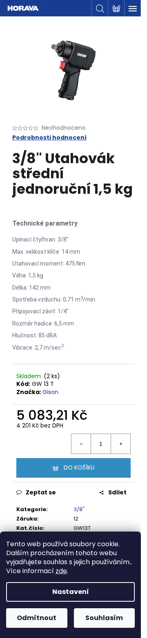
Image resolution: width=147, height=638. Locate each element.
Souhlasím (104, 617)
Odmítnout (36, 617)
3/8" (79, 509)
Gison (50, 392)
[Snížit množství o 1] (81, 444)
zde (61, 571)
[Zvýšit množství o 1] (120, 444)
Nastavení (70, 591)
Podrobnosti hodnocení (49, 138)
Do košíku (79, 467)
